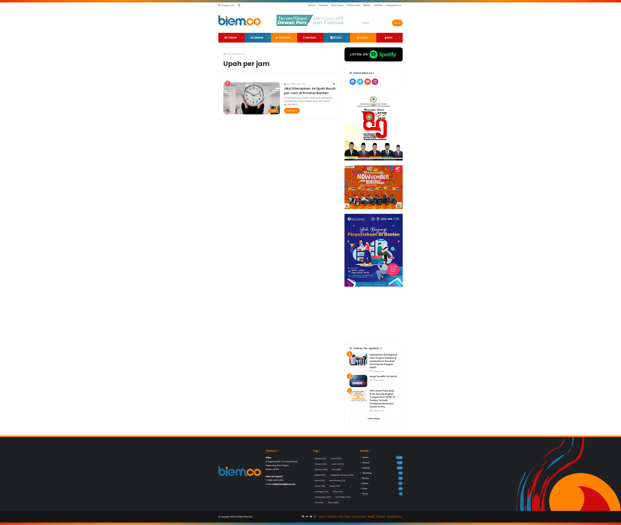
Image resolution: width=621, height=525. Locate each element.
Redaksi (367, 5)
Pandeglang (323, 497)
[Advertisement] (373, 314)
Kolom (364, 37)
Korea (320, 480)
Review (336, 37)
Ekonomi (321, 469)
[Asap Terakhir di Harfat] (358, 381)
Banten (320, 458)
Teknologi (284, 37)
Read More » (291, 110)
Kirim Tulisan (337, 5)
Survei (365, 493)
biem (389, 37)
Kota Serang (337, 480)
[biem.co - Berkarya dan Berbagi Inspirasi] (239, 20)
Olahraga (321, 491)
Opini (338, 491)
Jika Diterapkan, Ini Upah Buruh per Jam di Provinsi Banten (310, 90)
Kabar (320, 475)
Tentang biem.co (393, 5)
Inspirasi (310, 37)
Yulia (288, 84)
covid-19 (337, 464)
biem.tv (312, 5)
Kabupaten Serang (342, 475)
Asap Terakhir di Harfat (383, 376)
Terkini (232, 37)
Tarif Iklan (378, 5)
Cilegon (321, 464)
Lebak (320, 486)
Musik (335, 486)
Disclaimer (323, 5)
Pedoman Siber (353, 5)
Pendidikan (342, 497)
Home (228, 54)
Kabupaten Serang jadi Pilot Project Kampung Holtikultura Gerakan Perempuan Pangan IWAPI (383, 361)
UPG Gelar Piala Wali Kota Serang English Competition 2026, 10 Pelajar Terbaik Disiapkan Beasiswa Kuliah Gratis (382, 398)
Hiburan (258, 37)
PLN (319, 502)
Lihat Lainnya (374, 418)
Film (336, 469)
